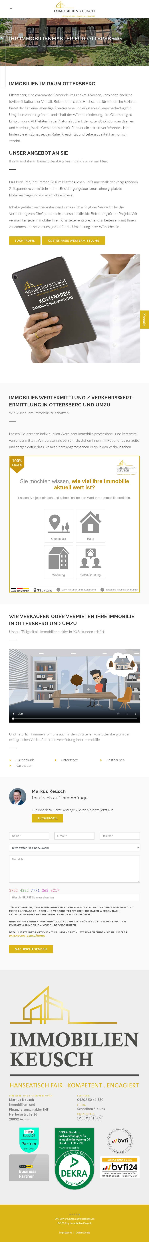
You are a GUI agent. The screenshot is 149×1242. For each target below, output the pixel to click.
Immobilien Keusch (81, 1223)
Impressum (65, 1232)
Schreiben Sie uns (91, 1109)
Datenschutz (83, 1232)
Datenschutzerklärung (27, 935)
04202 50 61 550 (90, 1100)
